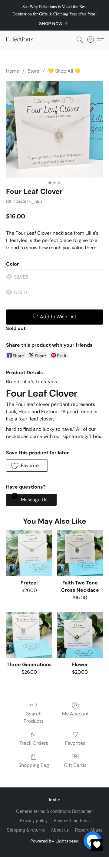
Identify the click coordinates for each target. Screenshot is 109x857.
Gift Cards (75, 765)
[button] (20, 40)
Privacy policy (34, 820)
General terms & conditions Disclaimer (54, 811)
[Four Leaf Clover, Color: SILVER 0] (54, 129)
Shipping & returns (26, 830)
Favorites (75, 743)
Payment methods (72, 820)
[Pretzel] (29, 553)
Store (33, 71)
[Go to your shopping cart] (92, 40)
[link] (54, 23)
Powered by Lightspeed (54, 840)
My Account (75, 714)
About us (60, 830)
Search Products (34, 717)
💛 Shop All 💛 (64, 71)
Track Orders (33, 743)
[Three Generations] (29, 635)
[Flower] (80, 635)
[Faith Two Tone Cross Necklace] (80, 553)
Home (12, 71)
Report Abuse (89, 830)
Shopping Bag (33, 765)
